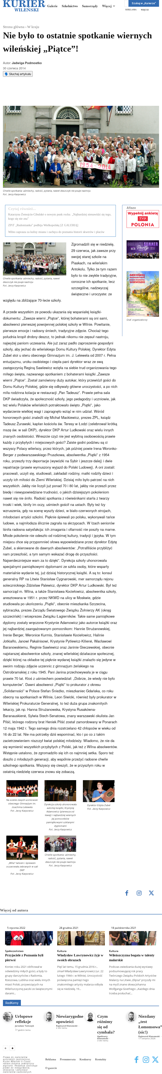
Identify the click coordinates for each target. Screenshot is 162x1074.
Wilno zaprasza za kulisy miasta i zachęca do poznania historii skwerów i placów (56, 232)
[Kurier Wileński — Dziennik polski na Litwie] (24, 5)
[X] (47, 95)
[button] (22, 796)
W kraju (33, 27)
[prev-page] (5, 1048)
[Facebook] (37, 95)
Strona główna (13, 27)
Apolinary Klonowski (102, 1037)
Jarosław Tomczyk (24, 1025)
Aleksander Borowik (69, 993)
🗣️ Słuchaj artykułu (18, 74)
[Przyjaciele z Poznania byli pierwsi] (29, 938)
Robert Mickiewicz (121, 996)
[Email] (66, 95)
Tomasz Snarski (149, 996)
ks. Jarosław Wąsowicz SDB (30, 996)
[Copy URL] (76, 95)
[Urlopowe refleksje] (8, 1017)
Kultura (61, 951)
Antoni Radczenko (99, 993)
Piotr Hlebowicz (63, 996)
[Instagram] (139, 893)
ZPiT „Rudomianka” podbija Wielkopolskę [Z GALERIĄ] (43, 225)
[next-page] (12, 1048)
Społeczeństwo (14, 951)
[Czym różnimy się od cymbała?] (90, 1017)
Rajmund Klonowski (92, 996)
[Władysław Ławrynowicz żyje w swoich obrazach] (81, 938)
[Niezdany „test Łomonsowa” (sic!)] (131, 1017)
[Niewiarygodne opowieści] (49, 1017)
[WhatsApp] (57, 95)
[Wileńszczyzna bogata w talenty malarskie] (133, 938)
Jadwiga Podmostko (27, 62)
